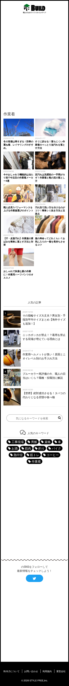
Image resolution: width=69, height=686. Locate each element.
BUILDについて (11, 671)
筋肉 (28, 448)
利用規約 (47, 671)
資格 (47, 442)
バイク (56, 448)
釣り (41, 448)
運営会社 (61, 671)
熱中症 (18, 455)
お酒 (15, 448)
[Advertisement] (34, 62)
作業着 (36, 461)
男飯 (34, 442)
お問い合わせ (31, 671)
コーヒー (53, 455)
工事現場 (18, 442)
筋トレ (34, 455)
